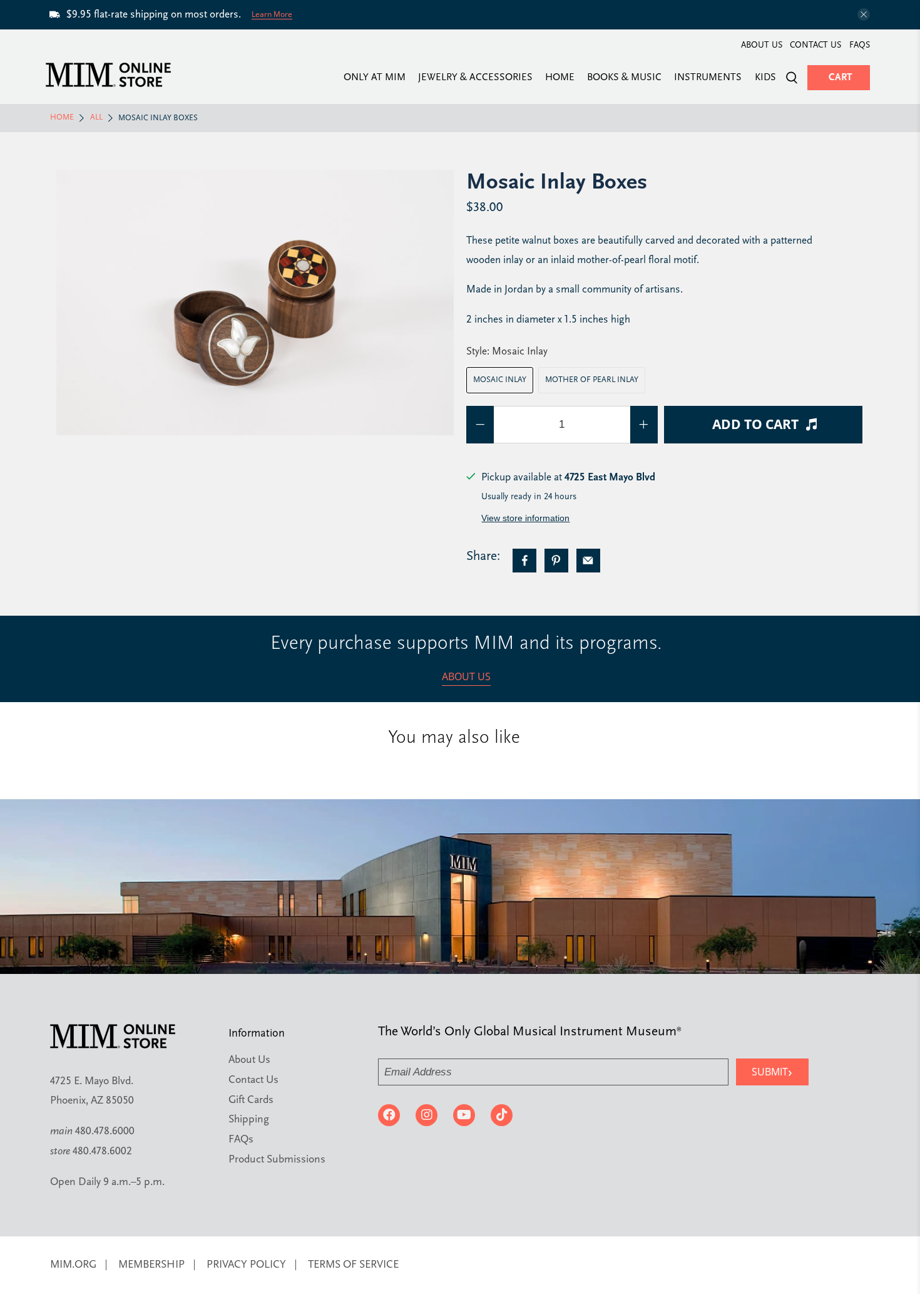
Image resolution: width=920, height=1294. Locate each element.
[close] (863, 14)
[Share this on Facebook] (524, 560)
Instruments (708, 77)
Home (560, 77)
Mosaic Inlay (499, 380)
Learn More (272, 14)
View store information (525, 518)
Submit (772, 1071)
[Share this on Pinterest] (556, 560)
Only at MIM (375, 77)
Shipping (248, 1119)
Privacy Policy (246, 1265)
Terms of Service (353, 1265)
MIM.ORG (73, 1265)
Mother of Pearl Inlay (591, 380)
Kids (765, 77)
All (96, 118)
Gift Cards (250, 1100)
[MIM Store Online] (108, 75)
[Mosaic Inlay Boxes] (255, 302)
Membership (151, 1265)
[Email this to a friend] (588, 560)
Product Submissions (276, 1159)
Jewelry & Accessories (475, 77)
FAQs (859, 45)
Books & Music (624, 77)
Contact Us (815, 45)
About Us (761, 45)
